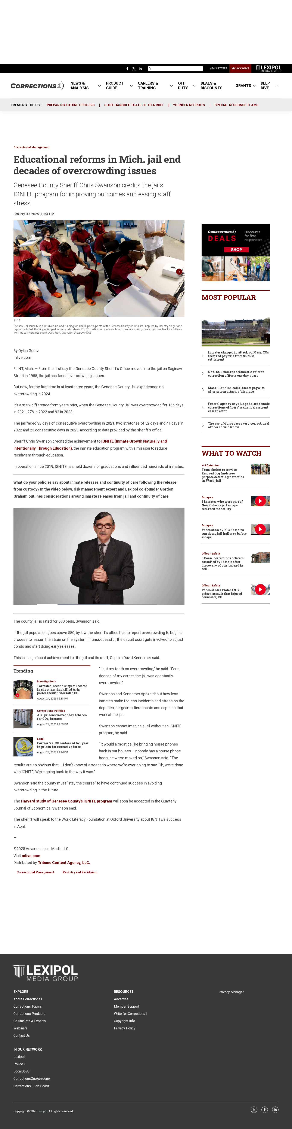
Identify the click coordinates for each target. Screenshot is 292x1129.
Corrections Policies (51, 710)
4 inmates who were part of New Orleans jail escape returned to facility (222, 505)
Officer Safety (211, 553)
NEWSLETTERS (218, 68)
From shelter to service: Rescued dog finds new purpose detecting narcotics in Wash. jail (223, 475)
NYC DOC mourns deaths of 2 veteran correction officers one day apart (236, 373)
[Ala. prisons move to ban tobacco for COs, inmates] (23, 718)
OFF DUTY (183, 85)
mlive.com (31, 855)
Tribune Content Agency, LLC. (64, 862)
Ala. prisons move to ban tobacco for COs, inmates (62, 717)
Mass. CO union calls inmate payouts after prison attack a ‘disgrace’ (236, 390)
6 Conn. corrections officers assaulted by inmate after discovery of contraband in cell (222, 563)
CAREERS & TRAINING (148, 85)
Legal (40, 738)
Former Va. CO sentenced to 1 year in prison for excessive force (62, 745)
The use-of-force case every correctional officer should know (238, 425)
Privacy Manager (231, 992)
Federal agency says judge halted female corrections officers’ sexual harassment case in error (239, 407)
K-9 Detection (211, 465)
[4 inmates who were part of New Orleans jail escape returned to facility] (260, 501)
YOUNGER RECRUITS (189, 105)
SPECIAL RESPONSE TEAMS (236, 105)
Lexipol (42, 1111)
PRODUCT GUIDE (115, 85)
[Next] (179, 271)
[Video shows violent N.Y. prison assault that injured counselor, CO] (260, 589)
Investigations (46, 681)
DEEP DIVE (265, 85)
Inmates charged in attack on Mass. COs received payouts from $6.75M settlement (238, 356)
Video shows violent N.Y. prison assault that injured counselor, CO (222, 593)
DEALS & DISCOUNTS (212, 85)
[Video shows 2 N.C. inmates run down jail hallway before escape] (260, 529)
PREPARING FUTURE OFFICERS (71, 105)
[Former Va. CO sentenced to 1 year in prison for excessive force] (23, 746)
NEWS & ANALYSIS (80, 85)
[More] (99, 85)
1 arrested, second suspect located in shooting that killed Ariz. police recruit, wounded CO (62, 689)
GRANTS (243, 85)
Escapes (207, 497)
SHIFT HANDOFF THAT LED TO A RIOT (133, 105)
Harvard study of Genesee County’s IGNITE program (66, 801)
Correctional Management (31, 147)
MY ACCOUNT (240, 68)
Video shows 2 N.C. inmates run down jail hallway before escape (224, 533)
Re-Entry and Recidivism (80, 872)
